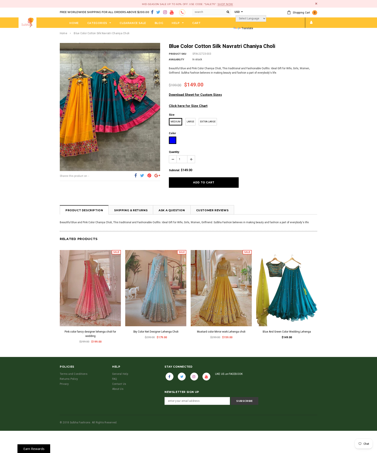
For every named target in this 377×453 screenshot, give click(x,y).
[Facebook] (152, 12)
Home (63, 33)
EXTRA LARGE (208, 121)
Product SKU (177, 53)
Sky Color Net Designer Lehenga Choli (155, 331)
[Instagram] (165, 12)
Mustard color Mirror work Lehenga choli (221, 331)
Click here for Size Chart (188, 106)
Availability (176, 59)
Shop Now (225, 4)
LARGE (190, 121)
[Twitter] (158, 12)
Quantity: (174, 152)
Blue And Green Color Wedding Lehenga (287, 331)
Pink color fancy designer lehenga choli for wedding (90, 334)
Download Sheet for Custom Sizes (195, 95)
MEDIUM (175, 121)
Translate (247, 28)
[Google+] (157, 175)
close (316, 4)
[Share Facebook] (135, 175)
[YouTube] (171, 12)
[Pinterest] (149, 175)
